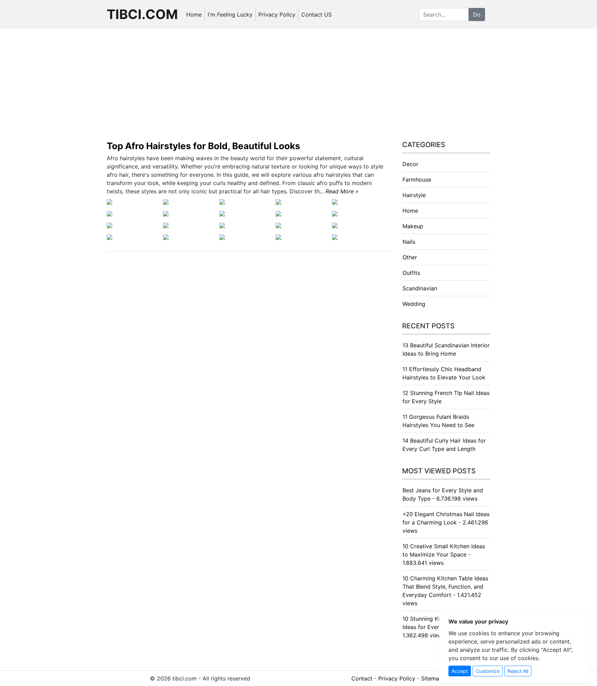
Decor (410, 164)
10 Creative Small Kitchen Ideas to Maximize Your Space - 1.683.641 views (443, 554)
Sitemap (432, 678)
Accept (460, 671)
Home (194, 14)
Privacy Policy (276, 14)
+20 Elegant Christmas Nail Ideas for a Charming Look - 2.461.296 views (446, 522)
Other (409, 257)
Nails (408, 241)
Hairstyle (414, 195)
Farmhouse (416, 179)
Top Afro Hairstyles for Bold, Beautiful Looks (203, 146)
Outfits (411, 272)
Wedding (413, 303)
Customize (488, 671)
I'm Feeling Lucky (230, 14)
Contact (361, 678)
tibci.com (142, 14)
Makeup (412, 226)
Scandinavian (419, 288)
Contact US (316, 14)
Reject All (518, 671)
